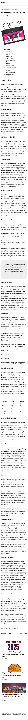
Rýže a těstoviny (9, 53)
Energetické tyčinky (10, 74)
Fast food (8, 70)
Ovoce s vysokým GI (10, 58)
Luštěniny (8, 63)
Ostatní (25, 633)
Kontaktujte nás (15, 628)
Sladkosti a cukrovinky (11, 54)
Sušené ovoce (9, 68)
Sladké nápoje (9, 56)
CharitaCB (4, 2)
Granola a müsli (9, 75)
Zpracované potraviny (10, 72)
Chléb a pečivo (9, 51)
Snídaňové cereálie (10, 65)
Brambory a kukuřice (10, 60)
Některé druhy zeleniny (11, 67)
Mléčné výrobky (9, 61)
